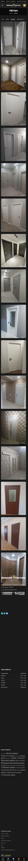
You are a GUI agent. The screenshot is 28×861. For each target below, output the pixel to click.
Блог (2, 845)
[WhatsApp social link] (2, 613)
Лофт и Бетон (20, 760)
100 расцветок (3, 753)
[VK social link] (4, 613)
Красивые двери (8, 760)
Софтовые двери (8, 767)
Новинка (3, 765)
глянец (18, 770)
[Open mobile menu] (24, 5)
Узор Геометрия (6, 770)
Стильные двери (20, 767)
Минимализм (7, 763)
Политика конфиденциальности (8, 849)
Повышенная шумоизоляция (12, 765)
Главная (11, 13)
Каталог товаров (4, 833)
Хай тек (14, 770)
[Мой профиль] (2, 5)
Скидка (2, 838)
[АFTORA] (7, 593)
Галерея (2, 847)
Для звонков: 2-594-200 (8, 587)
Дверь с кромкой (18, 758)
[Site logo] (13, 5)
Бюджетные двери (7, 756)
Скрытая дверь (21, 765)
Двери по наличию (8, 758)
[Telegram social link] (7, 613)
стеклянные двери (8, 775)
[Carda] (20, 593)
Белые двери (12, 753)
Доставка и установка (6, 840)
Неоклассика (18, 763)
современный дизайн (13, 772)
